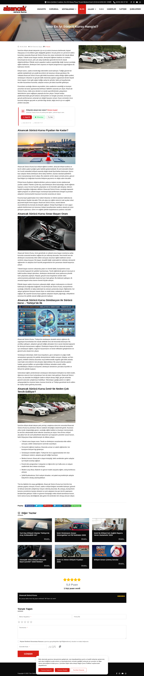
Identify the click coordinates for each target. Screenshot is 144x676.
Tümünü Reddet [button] (62, 670)
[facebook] (131, 2)
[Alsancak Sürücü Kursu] (15, 9)
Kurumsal (54, 9)
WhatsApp (40, 117)
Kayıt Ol (27, 117)
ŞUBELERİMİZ (135, 9)
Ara (51, 117)
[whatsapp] (140, 2)
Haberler (111, 9)
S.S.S (101, 9)
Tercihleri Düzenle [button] (78, 670)
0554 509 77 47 (38, 123)
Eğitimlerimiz (68, 9)
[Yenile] (60, 647)
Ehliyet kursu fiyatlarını (25, 182)
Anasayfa (41, 9)
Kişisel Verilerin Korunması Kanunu (32, 641)
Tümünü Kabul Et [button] (46, 670)
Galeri (91, 9)
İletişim (122, 9)
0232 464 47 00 (27, 123)
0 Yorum (47, 46)
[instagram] (133, 2)
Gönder (28, 654)
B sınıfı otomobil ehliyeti (65, 169)
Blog (82, 9)
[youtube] (137, 2)
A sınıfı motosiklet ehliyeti (28, 171)
